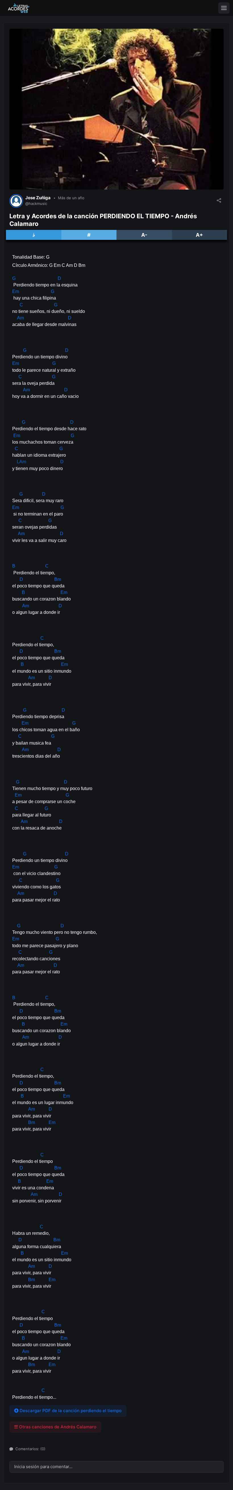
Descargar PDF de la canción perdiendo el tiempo (70, 1410)
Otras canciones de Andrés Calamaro (57, 1426)
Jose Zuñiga (38, 197)
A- (144, 235)
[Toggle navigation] (224, 8)
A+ (199, 235)
